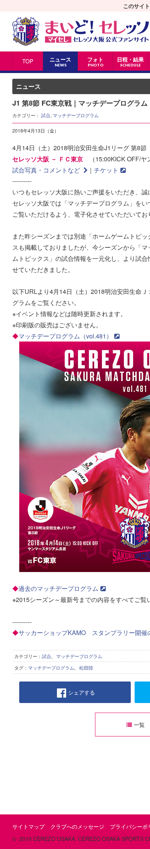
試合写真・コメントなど (47, 170)
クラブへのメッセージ (77, 826)
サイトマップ (28, 826)
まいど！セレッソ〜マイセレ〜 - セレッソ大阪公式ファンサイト (80, 31)
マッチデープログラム (76, 115)
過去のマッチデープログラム (58, 588)
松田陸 (86, 667)
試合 (45, 115)
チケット (106, 170)
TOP (27, 61)
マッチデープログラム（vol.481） (65, 336)
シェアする (81, 692)
